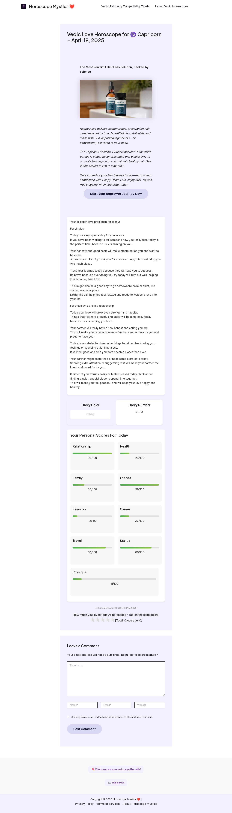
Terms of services (108, 803)
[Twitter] (209, 6)
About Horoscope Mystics (139, 803)
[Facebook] (202, 6)
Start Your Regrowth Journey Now (116, 194)
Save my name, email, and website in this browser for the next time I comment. (112, 717)
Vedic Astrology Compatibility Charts (125, 6)
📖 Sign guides (116, 782)
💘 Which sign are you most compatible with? (116, 769)
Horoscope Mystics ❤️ (52, 6)
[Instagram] (195, 6)
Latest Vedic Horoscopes (171, 6)
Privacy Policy (84, 803)
